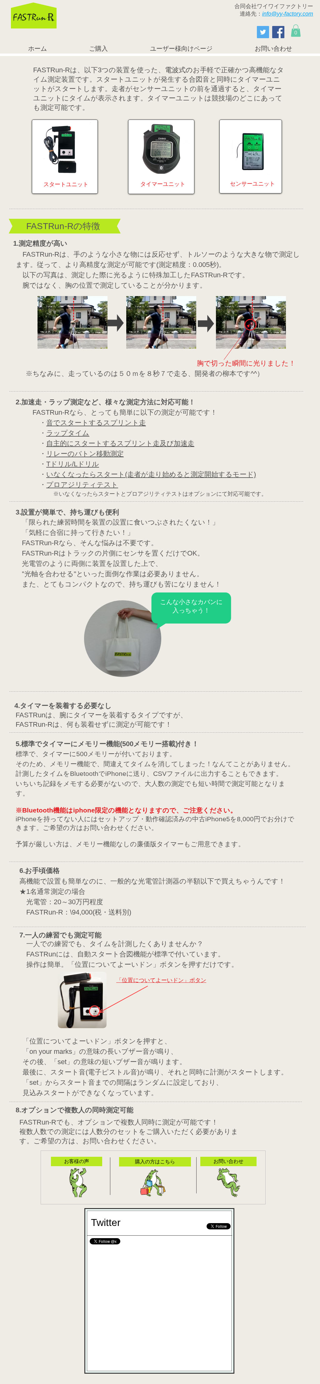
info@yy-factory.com (287, 14)
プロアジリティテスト (82, 485)
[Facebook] (278, 32)
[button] (296, 30)
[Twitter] (263, 32)
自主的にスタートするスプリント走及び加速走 (120, 443)
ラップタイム (67, 433)
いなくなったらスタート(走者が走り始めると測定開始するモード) (151, 474)
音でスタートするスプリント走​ (96, 423)
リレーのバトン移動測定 (85, 454)
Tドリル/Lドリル (72, 464)
